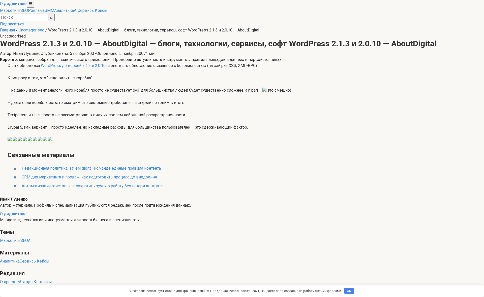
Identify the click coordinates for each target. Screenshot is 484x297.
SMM (49, 10)
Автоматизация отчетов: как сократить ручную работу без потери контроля (92, 185)
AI (76, 10)
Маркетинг (10, 10)
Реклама (36, 10)
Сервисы (86, 10)
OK (349, 291)
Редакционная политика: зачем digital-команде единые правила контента (91, 168)
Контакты (43, 281)
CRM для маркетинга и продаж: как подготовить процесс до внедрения (89, 177)
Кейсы (101, 10)
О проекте (9, 281)
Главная (7, 30)
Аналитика (64, 10)
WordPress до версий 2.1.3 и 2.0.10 (73, 65)
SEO (24, 10)
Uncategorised (31, 30)
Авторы (26, 281)
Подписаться (12, 24)
